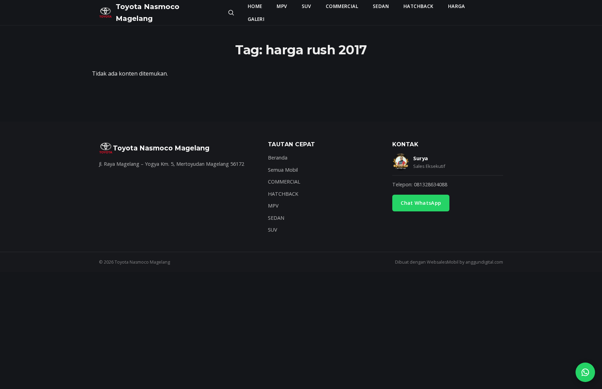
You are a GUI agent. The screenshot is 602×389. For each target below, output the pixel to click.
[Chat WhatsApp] (585, 372)
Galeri (256, 19)
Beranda (277, 157)
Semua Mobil (283, 169)
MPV (282, 6)
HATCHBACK (418, 6)
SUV (306, 6)
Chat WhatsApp (421, 203)
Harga (456, 6)
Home (255, 6)
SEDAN (381, 6)
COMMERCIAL (342, 6)
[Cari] (231, 13)
